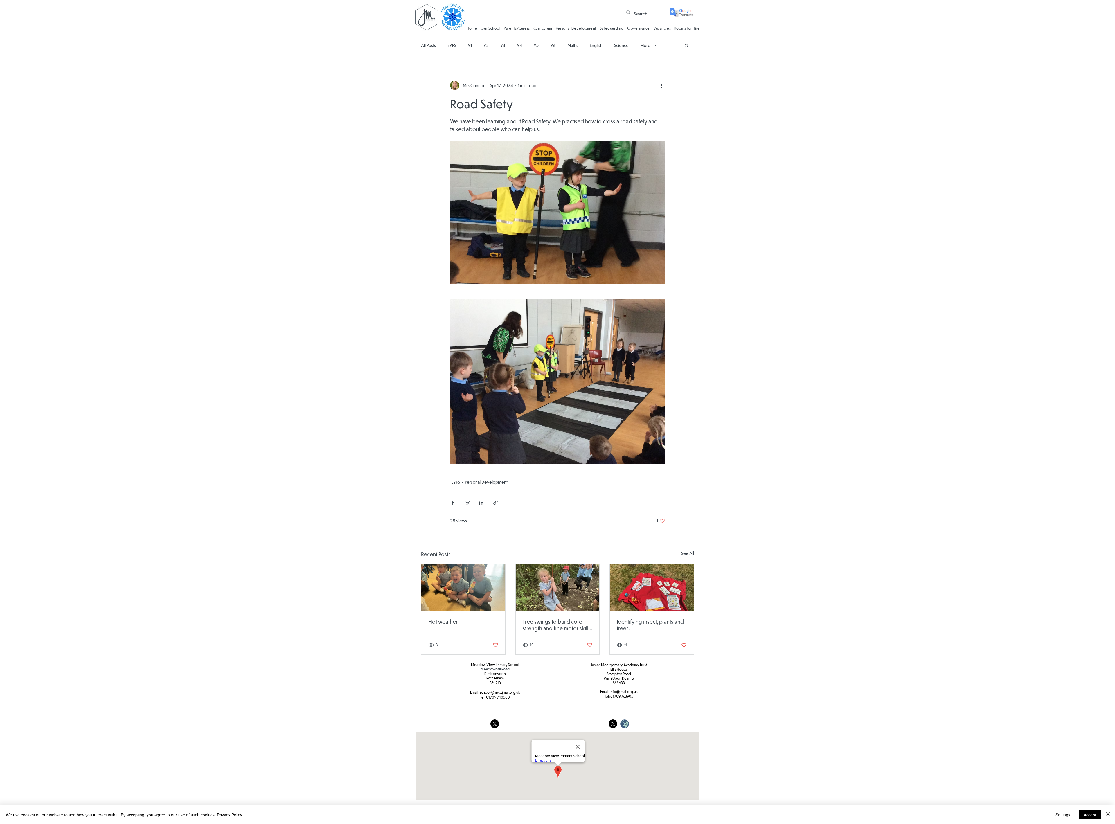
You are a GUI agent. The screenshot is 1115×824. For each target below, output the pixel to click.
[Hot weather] (463, 587)
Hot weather (443, 621)
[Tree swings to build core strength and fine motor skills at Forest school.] (558, 587)
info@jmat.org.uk (624, 691)
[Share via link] (495, 502)
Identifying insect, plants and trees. (650, 625)
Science (621, 45)
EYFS (451, 45)
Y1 (470, 45)
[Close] (1108, 814)
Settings (1062, 815)
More (645, 45)
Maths (572, 45)
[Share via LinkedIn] (481, 502)
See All (687, 553)
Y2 (486, 45)
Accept (1090, 815)
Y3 (502, 45)
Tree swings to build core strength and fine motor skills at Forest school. (557, 625)
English (596, 45)
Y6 (553, 45)
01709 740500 (498, 697)
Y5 (536, 45)
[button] (490, 28)
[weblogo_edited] (624, 723)
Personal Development (486, 482)
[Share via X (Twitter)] (467, 502)
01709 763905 (621, 696)
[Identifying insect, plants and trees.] (652, 587)
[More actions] (661, 85)
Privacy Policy (229, 815)
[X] (494, 723)
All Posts (428, 45)
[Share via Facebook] (453, 502)
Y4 (519, 45)
